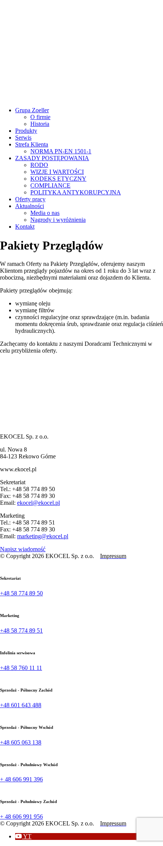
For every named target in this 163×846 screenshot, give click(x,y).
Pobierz (18, 368)
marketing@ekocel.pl (42, 536)
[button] (23, 836)
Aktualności (29, 206)
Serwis (23, 137)
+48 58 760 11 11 (21, 668)
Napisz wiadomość (22, 549)
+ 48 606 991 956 (21, 816)
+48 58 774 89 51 (21, 630)
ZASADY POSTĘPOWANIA (52, 158)
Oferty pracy (30, 199)
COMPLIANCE (50, 185)
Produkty (26, 130)
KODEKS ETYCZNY (58, 178)
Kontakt (24, 226)
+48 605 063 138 (20, 742)
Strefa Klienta (31, 144)
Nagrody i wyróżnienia (58, 219)
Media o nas (45, 213)
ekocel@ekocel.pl (38, 502)
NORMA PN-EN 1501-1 (60, 151)
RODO (39, 165)
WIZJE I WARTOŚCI (57, 172)
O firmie (40, 117)
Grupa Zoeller (32, 110)
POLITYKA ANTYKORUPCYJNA (75, 192)
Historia (39, 124)
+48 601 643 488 (20, 705)
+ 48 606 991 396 (21, 779)
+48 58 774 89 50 (21, 593)
